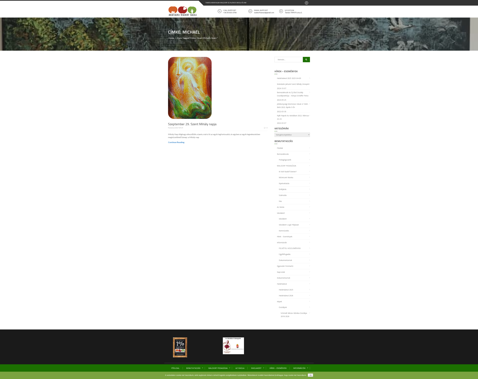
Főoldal (175, 368)
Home (171, 38)
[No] (475, 375)
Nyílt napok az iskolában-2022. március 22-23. (293, 117)
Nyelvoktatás (284, 183)
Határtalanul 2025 (284, 78)
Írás (280, 201)
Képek (279, 301)
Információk (299, 368)
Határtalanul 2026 (286, 295)
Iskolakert (256, 368)
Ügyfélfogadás (285, 254)
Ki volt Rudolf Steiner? (288, 171)
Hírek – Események (278, 368)
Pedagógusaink (285, 160)
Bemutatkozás (193, 368)
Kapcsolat (281, 272)
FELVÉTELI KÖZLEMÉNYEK (290, 248)
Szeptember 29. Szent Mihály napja (192, 124)
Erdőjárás (282, 189)
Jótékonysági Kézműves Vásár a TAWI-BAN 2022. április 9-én (292, 106)
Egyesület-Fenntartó (285, 266)
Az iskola (240, 368)
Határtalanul (282, 284)
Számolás (283, 195)
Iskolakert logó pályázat (289, 225)
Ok (310, 375)
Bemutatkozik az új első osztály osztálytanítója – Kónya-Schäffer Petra (292, 94)
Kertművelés (284, 231)
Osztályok (283, 307)
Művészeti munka (286, 177)
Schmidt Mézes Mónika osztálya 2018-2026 (294, 315)
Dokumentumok (285, 260)
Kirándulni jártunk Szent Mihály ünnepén (293, 84)
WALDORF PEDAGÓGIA (218, 368)
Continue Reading (176, 142)
